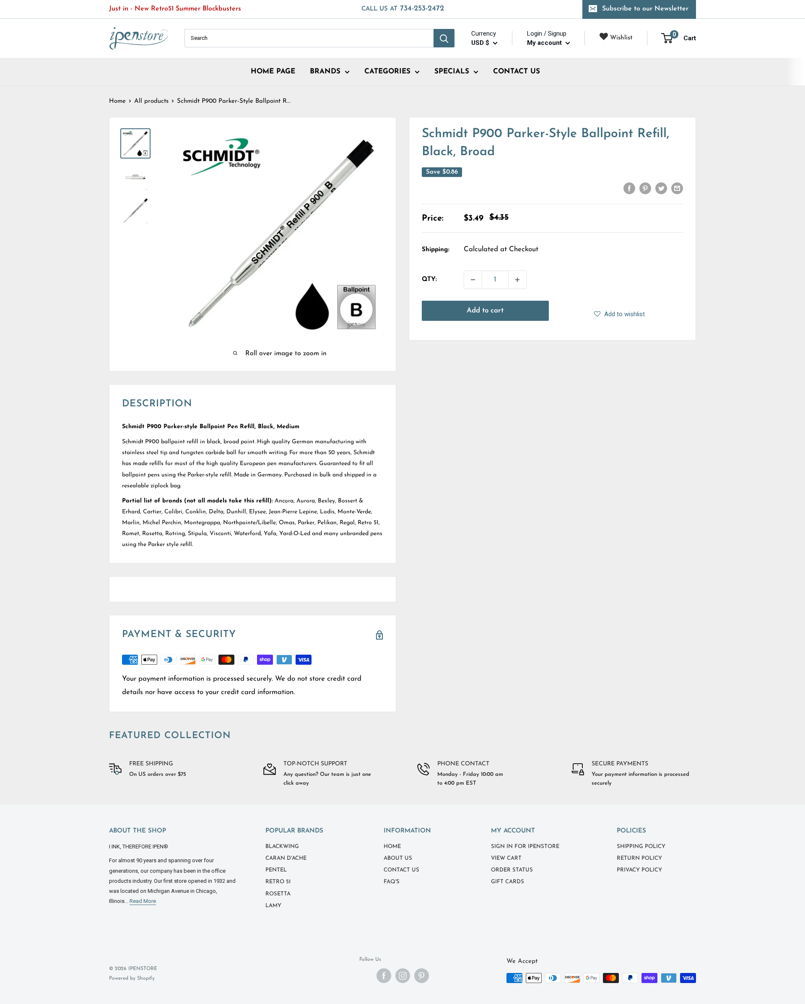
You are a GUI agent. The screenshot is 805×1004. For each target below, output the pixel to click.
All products (151, 101)
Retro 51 (278, 881)
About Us (398, 858)
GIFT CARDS (507, 881)
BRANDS (325, 71)
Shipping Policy (641, 846)
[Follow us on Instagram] (402, 975)
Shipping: (435, 250)
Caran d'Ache (285, 858)
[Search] (444, 38)
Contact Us (401, 870)
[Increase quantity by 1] (517, 280)
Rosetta (278, 894)
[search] (309, 38)
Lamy (273, 905)
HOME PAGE (273, 71)
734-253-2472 (402, 9)
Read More (143, 901)
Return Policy (639, 858)
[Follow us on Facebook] (384, 975)
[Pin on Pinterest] (645, 188)
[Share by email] (677, 188)
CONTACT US (516, 71)
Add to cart (485, 310)
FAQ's (392, 881)
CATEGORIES (387, 71)
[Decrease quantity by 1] (473, 280)
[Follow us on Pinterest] (421, 975)
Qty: (429, 279)
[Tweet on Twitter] (661, 188)
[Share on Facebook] (629, 188)
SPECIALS (451, 71)
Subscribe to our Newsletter (645, 8)
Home (117, 101)
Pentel (276, 870)
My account (545, 43)
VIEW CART (506, 858)
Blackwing (282, 846)
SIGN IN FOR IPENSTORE (525, 846)
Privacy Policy (639, 870)
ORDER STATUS (512, 870)
